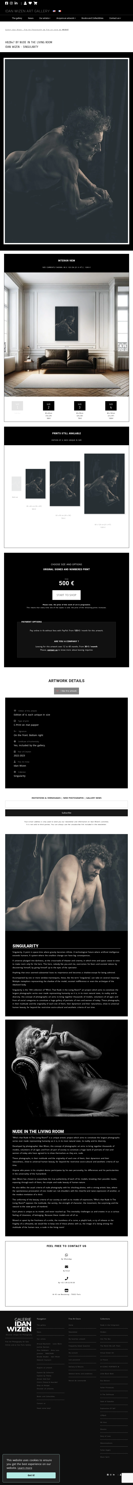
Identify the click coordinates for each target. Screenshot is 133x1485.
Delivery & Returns (76, 1367)
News (30, 18)
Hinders (103, 1332)
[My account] (25, 3)
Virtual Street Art (107, 1353)
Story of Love (105, 1436)
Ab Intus (103, 1422)
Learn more (25, 1468)
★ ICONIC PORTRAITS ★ (109, 1367)
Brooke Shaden (43, 1356)
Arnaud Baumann (43, 1344)
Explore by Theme (44, 1376)
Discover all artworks (45, 1388)
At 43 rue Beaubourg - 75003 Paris (67, 1294)
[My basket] (35, 3)
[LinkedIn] (18, 3)
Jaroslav (40, 1353)
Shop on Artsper (43, 1385)
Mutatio (103, 1429)
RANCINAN (49, 1353)
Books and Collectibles (92, 18)
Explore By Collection (45, 1372)
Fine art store (52, 30)
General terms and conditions (81, 1373)
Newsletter (73, 1332)
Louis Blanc (57, 1344)
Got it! (31, 1475)
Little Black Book (107, 1373)
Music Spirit (105, 1457)
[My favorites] (30, 3)
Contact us (114, 18)
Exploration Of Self (107, 1408)
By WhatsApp (66, 1259)
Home (71, 1325)
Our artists (44, 18)
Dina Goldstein (43, 1350)
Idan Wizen (55, 1356)
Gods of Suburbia (107, 1401)
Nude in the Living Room (36, 42)
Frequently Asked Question (79, 1346)
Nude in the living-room (109, 1325)
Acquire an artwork (65, 18)
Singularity (30, 46)
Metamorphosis (106, 1443)
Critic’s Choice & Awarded (47, 1382)
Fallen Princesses (107, 1387)
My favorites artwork (77, 1339)
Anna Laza (55, 1350)
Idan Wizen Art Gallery (27, 10)
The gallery (17, 18)
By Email (66, 1271)
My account (73, 1353)
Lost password (74, 1360)
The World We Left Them (110, 1346)
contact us (52, 650)
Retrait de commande (77, 1380)
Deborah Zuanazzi (44, 1360)
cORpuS (103, 1415)
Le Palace (104, 1360)
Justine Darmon (43, 1347)
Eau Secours (105, 1380)
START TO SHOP (66, 595)
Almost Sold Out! (43, 1379)
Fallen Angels (105, 1450)
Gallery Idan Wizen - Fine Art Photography (23, 30)
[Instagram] (11, 3)
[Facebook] (7, 3)
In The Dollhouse (107, 1394)
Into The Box (105, 1339)
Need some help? (44, 1408)
